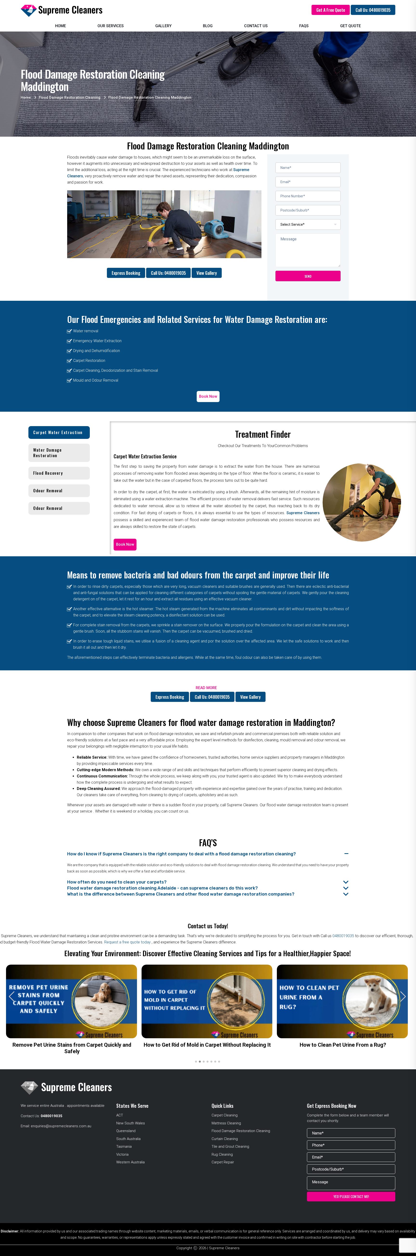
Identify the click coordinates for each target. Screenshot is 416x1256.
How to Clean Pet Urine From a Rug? (343, 1045)
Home (60, 26)
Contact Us (256, 26)
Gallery (163, 26)
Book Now (208, 396)
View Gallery (206, 273)
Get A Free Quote (330, 10)
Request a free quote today (128, 942)
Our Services (111, 26)
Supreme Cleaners (303, 513)
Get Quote (350, 26)
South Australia (128, 1139)
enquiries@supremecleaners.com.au (61, 1126)
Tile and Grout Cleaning (230, 1146)
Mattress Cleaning (226, 1123)
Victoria (122, 1154)
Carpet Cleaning (225, 1115)
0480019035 (343, 936)
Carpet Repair (223, 1162)
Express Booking (126, 273)
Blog (208, 26)
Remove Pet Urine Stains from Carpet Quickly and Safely (72, 1048)
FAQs (304, 26)
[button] (403, 996)
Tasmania (124, 1146)
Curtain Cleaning (225, 1139)
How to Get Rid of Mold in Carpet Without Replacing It (207, 1045)
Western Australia (130, 1162)
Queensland (126, 1131)
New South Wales (130, 1123)
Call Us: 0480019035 (373, 10)
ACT (119, 1115)
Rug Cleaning (222, 1154)
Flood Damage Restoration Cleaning (241, 1131)
